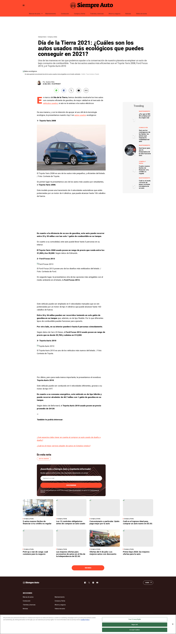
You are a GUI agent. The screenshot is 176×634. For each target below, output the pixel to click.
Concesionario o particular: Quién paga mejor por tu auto (104, 522)
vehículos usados (50, 103)
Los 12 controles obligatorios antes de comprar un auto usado (70, 522)
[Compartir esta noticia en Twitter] (71, 90)
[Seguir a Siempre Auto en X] (89, 583)
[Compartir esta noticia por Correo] (78, 90)
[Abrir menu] (23, 5)
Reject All (135, 624)
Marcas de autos (34, 13)
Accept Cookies (134, 630)
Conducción (65, 13)
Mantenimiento (50, 13)
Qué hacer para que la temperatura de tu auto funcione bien (145, 151)
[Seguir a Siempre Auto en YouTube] (97, 583)
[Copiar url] (86, 90)
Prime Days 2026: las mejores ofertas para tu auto (136, 553)
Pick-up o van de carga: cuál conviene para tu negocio (35, 553)
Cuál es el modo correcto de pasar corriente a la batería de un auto (145, 184)
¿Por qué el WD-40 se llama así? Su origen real (145, 116)
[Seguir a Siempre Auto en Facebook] (85, 583)
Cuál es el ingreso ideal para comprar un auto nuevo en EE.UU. (138, 522)
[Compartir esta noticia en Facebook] (63, 90)
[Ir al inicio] (31, 583)
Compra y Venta (79, 13)
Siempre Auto (42, 37)
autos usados (80, 115)
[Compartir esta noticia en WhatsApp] (56, 90)
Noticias (128, 13)
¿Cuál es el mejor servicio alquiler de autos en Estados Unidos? (64, 446)
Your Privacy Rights (134, 619)
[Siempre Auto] (91, 5)
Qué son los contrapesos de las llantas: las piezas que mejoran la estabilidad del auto (144, 135)
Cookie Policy (85, 619)
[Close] (172, 624)
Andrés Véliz (50, 82)
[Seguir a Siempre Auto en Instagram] (93, 583)
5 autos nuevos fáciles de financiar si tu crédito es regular (144, 169)
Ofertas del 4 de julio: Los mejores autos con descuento (103, 553)
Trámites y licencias (97, 13)
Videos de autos (141, 13)
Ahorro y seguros (114, 13)
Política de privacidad (75, 490)
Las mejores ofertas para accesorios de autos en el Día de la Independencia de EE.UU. (70, 554)
